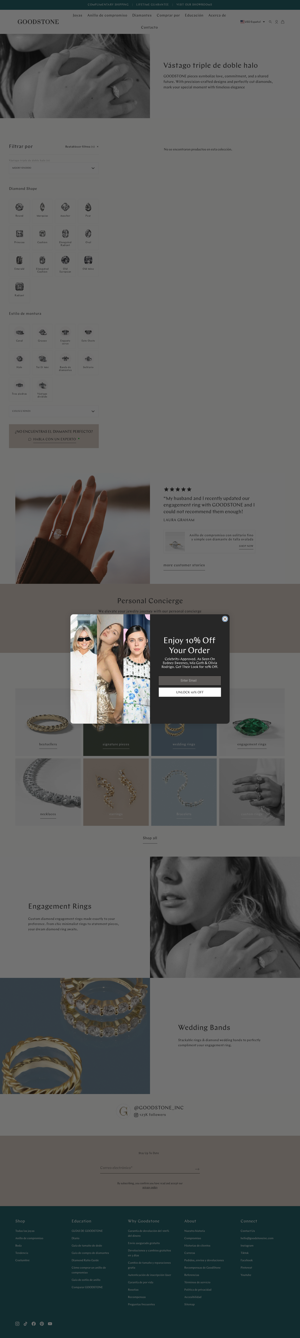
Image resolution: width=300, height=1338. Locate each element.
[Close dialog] (225, 618)
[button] (190, 692)
